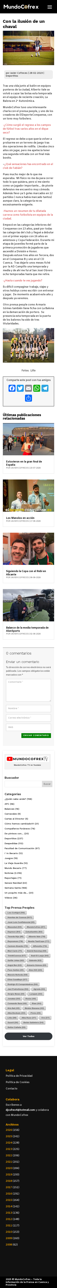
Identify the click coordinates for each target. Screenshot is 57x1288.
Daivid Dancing (36, 951)
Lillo (12, 1018)
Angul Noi (15, 965)
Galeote (35, 960)
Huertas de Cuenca (20, 917)
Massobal (15, 927)
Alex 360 (35, 970)
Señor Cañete (16, 1027)
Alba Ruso (29, 1018)
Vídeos (8, 897)
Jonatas (14, 999)
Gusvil (13, 1022)
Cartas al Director (14, 818)
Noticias (9, 873)
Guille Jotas (16, 960)
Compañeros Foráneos (17, 828)
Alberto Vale (37, 936)
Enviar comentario (36, 735)
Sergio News (16, 994)
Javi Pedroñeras (18, 989)
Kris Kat (14, 1008)
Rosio (30, 999)
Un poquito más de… (16, 892)
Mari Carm (15, 951)
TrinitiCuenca (17, 956)
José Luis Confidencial (21, 922)
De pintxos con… (14, 833)
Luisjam (36, 994)
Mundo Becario (13, 868)
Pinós (36, 1013)
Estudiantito (34, 932)
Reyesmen (15, 941)
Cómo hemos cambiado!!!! (19, 823)
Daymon (14, 932)
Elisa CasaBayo (17, 979)
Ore (45, 1018)
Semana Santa (13, 888)
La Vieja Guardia (14, 863)
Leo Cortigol (16, 913)
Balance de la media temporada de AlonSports (27, 629)
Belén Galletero (33, 1022)
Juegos (9, 858)
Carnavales (11, 813)
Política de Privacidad (19, 1076)
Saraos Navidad (13, 883)
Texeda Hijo (15, 936)
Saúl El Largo (40, 956)
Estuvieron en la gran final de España (24, 463)
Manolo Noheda (18, 975)
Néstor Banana (34, 1008)
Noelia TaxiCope (38, 941)
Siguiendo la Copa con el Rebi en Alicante (26, 573)
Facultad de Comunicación (19, 848)
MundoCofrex (36, 927)
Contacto (11, 1088)
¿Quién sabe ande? (15, 799)
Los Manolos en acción (20, 518)
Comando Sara (17, 1003)
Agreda (39, 989)
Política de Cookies (17, 1082)
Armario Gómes (36, 965)
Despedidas (11, 843)
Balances (9, 809)
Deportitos (12, 76)
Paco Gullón (16, 970)
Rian (36, 1003)
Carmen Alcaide (18, 946)
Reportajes (11, 878)
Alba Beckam (16, 1013)
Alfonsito (40, 946)
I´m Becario (11, 853)
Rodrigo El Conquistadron (23, 984)
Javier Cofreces (18, 73)
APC (7, 804)
